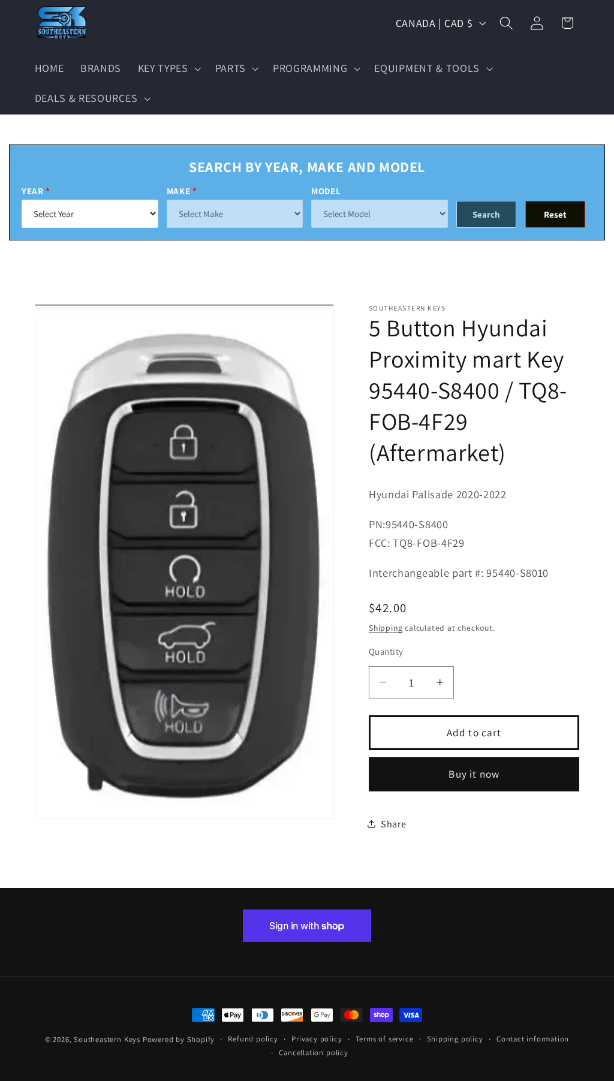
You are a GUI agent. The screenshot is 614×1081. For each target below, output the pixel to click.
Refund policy (253, 1039)
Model (326, 191)
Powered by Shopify (179, 1039)
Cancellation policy (313, 1052)
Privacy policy (316, 1039)
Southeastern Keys (107, 1039)
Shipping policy (455, 1039)
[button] (168, 68)
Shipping (385, 627)
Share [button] (393, 824)
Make (179, 191)
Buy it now (474, 774)
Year (33, 191)
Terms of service (385, 1039)
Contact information (532, 1039)
